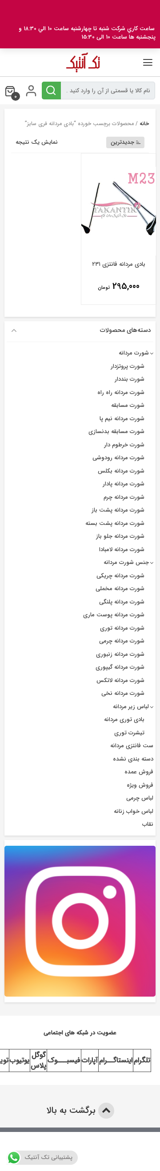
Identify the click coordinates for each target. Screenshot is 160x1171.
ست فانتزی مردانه (131, 745)
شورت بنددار (129, 379)
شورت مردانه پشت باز (118, 510)
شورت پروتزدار (127, 366)
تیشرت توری (129, 732)
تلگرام (142, 1060)
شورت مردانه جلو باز (120, 536)
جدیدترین (122, 142)
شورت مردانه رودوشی (118, 457)
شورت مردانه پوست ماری (113, 614)
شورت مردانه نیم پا (122, 418)
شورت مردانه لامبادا (121, 549)
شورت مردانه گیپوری (120, 667)
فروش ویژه (140, 785)
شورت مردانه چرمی (121, 641)
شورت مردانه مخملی (120, 588)
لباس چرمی (139, 798)
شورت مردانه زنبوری (120, 654)
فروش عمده (138, 772)
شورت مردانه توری (122, 628)
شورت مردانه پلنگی (121, 602)
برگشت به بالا (72, 1110)
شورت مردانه (134, 353)
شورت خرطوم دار (124, 444)
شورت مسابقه (127, 405)
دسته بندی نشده (133, 759)
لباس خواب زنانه (133, 811)
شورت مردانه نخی (122, 693)
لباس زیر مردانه (131, 706)
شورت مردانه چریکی (120, 575)
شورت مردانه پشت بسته (114, 523)
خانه (144, 123)
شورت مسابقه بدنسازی (116, 431)
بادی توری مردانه (124, 719)
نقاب (147, 824)
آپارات (90, 1060)
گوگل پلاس (38, 1060)
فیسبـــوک (64, 1060)
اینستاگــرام (115, 1060)
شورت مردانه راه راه (120, 392)
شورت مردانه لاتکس (120, 680)
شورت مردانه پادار (123, 484)
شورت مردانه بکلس (121, 471)
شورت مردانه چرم (124, 497)
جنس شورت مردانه (126, 562)
